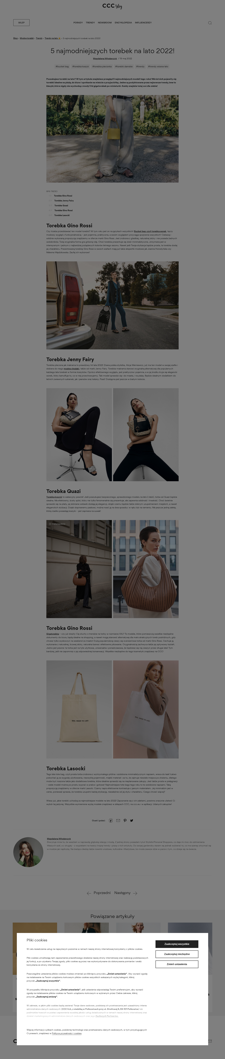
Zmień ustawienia (177, 964)
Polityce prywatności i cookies (66, 1033)
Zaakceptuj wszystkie (177, 944)
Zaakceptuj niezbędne (177, 954)
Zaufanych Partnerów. (107, 1016)
